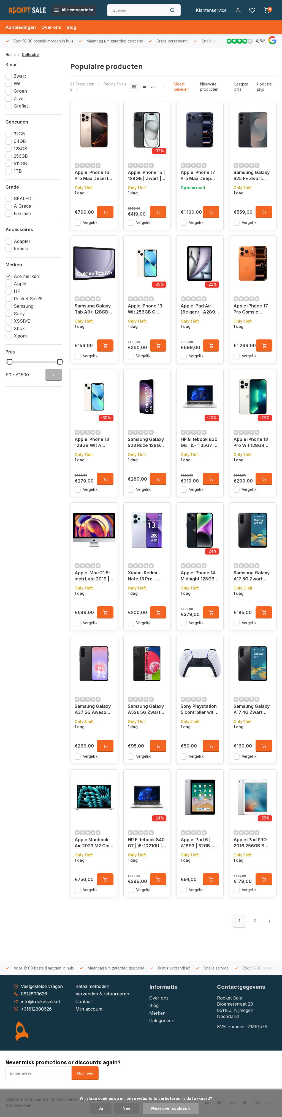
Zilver (19, 98)
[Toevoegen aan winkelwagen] (105, 212)
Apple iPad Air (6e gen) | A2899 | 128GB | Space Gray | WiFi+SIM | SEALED (199, 309)
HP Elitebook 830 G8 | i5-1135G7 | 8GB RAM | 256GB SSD (199, 442)
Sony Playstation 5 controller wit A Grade (199, 709)
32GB (19, 133)
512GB (20, 163)
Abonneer (85, 1073)
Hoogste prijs (264, 87)
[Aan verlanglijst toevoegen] (109, 110)
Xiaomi (21, 336)
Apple (20, 283)
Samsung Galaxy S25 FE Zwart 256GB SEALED (252, 176)
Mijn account (88, 1009)
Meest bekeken (181, 87)
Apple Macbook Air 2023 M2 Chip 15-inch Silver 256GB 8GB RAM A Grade (93, 843)
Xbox (19, 328)
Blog (71, 27)
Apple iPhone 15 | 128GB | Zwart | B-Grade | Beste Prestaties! (146, 176)
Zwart (20, 76)
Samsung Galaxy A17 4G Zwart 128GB (252, 709)
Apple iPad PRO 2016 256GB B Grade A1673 (250, 843)
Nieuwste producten (209, 87)
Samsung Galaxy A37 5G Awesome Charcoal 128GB (94, 709)
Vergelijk (90, 222)
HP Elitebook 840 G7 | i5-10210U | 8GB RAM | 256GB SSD (146, 843)
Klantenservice (211, 10)
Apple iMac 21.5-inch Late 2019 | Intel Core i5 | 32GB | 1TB (92, 576)
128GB (20, 148)
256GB (21, 156)
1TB (18, 171)
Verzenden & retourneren (102, 994)
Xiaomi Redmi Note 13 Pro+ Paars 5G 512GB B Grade (145, 576)
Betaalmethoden (92, 986)
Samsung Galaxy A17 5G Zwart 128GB (252, 576)
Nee (127, 1108)
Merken (157, 1013)
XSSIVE (22, 321)
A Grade (22, 206)
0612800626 (34, 994)
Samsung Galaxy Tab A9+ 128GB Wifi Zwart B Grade (93, 309)
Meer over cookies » (170, 1108)
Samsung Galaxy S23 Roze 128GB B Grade (146, 442)
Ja (100, 1108)
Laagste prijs (241, 87)
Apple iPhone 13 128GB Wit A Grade (92, 442)
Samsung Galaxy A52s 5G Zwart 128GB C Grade (146, 709)
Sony (19, 313)
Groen (20, 91)
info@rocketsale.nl (40, 1001)
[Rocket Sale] (27, 10)
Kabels (21, 248)
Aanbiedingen (21, 27)
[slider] (9, 362)
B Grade (22, 213)
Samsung (23, 306)
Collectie (30, 54)
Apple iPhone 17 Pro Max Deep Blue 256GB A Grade (198, 176)
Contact (83, 1001)
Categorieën (161, 1020)
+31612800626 (36, 1009)
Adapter (22, 241)
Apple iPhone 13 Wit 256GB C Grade (145, 309)
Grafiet (21, 106)
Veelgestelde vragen (42, 986)
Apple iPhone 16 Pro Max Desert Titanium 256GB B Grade (92, 176)
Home (11, 54)
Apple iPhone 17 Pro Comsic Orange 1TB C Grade (251, 309)
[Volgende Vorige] (269, 921)
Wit (17, 83)
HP (17, 291)
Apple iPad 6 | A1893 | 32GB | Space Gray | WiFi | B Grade (200, 843)
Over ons (51, 27)
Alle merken (26, 276)
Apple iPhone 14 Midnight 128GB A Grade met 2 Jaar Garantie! (200, 576)
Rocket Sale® (28, 298)
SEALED (22, 198)
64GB (20, 141)
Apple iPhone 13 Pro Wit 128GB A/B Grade (251, 442)
